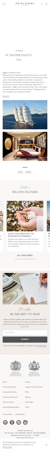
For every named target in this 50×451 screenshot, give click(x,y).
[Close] (46, 444)
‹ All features (18, 51)
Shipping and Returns (10, 397)
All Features (25, 256)
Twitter (20, 172)
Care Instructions (8, 402)
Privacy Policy (41, 346)
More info (6, 96)
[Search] (42, 4)
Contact (27, 382)
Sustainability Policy (10, 392)
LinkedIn (28, 172)
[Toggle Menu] (4, 4)
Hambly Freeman (28, 438)
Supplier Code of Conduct (33, 387)
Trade (27, 407)
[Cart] (46, 4)
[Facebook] (12, 422)
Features (28, 397)
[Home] (25, 4)
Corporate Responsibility (11, 407)
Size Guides (29, 402)
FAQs (27, 392)
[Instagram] (5, 422)
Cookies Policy (20, 414)
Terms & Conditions (9, 387)
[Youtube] (25, 422)
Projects (18, 60)
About (5, 382)
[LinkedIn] (18, 422)
